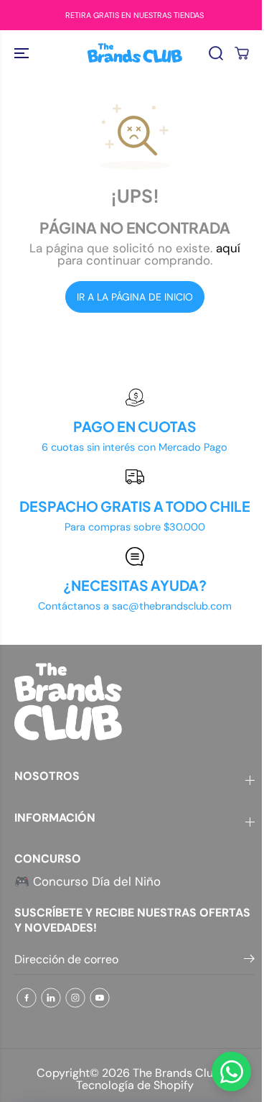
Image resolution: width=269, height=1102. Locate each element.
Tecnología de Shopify (135, 1085)
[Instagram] (75, 998)
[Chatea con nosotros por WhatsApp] (231, 1071)
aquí (228, 248)
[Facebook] (26, 998)
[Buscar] (216, 53)
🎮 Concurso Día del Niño (87, 881)
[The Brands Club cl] (135, 53)
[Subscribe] (249, 961)
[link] (134, 701)
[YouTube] (100, 998)
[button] (23, 52)
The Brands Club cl (182, 1072)
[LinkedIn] (51, 998)
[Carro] (242, 53)
